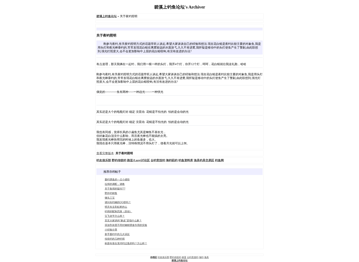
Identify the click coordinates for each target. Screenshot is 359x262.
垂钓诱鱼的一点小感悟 (117, 179)
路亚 (184, 257)
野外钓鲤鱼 (111, 193)
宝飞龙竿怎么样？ (115, 216)
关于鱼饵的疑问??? (115, 188)
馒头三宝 (110, 197)
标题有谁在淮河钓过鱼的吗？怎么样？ (126, 243)
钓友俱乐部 (163, 257)
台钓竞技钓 (192, 257)
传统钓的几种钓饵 (115, 238)
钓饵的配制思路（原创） (118, 211)
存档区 (153, 257)
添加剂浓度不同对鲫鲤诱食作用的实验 (126, 225)
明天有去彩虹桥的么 (116, 206)
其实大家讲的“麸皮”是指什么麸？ (123, 220)
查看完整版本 (105, 153)
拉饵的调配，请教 (115, 184)
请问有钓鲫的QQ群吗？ (118, 202)
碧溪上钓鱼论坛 (180, 260)
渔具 (206, 257)
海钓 (201, 257)
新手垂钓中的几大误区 (117, 234)
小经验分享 (111, 229)
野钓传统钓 (175, 257)
